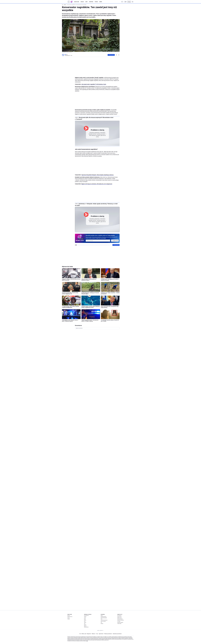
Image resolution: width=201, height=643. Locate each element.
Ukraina (85, 616)
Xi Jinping (118, 621)
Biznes (100, 1)
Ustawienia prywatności (117, 633)
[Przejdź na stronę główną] (69, 2)
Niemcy (85, 624)
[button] (125, 1)
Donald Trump (119, 616)
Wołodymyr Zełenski (120, 622)
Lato (101, 622)
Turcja (85, 617)
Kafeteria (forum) (69, 616)
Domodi (68, 615)
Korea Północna (86, 615)
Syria (84, 621)
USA (84, 623)
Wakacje (102, 623)
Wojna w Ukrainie (103, 621)
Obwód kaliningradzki (104, 617)
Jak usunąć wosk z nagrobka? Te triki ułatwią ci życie (93, 84)
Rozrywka (91, 1)
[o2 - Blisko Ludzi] (72, 2)
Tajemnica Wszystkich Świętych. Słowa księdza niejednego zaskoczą (97, 174)
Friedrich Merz (119, 623)
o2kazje (82, 1)
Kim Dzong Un (119, 615)
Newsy (102, 615)
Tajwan (85, 622)
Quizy (86, 1)
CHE (65, 54)
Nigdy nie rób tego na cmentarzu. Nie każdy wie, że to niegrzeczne (96, 184)
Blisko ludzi (76, 1)
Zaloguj (129, 1)
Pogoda (96, 1)
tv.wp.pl (68, 617)
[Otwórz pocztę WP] (122, 2)
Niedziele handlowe (103, 616)
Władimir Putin (119, 617)
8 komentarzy (111, 54)
